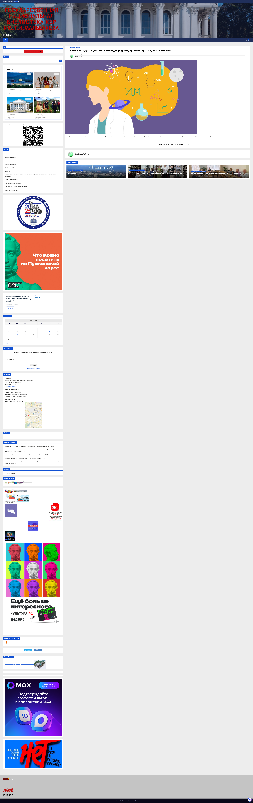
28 (41, 337)
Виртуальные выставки (11, 160)
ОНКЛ (74, 170)
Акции (6, 153)
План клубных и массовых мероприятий (16, 186)
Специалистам (57, 40)
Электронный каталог (11, 164)
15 (49, 331)
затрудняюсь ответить (13, 363)
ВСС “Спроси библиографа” (12, 167)
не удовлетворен (11, 359)
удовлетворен (11, 356)
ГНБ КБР (7, 35)
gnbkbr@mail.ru (12, 386)
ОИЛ (196, 171)
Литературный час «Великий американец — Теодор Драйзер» (22, 454)
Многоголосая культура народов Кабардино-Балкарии (19, 664)
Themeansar (137, 800)
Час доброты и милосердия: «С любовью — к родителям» (20, 458)
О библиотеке (13, 40)
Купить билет (45, 40)
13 (33, 331)
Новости (78, 47)
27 (33, 337)
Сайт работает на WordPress (119, 800)
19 (25, 334)
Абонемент (72, 47)
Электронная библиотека (11, 179)
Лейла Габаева (80, 54)
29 (49, 337)
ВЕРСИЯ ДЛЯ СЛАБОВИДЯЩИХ (34, 51)
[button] (246, 40)
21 (41, 334)
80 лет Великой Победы (11, 190)
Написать (10, 308)
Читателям (24, 40)
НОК (66, 40)
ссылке (39, 124)
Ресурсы (34, 40)
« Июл (6, 343)
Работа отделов (79, 170)
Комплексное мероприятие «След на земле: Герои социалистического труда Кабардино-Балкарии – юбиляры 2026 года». (155, 173)
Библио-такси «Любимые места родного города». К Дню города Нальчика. (25, 446)
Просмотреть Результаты (33, 368)
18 (17, 334)
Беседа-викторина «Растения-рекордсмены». (172, 144)
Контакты (7, 171)
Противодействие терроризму (81, 40)
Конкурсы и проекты (10, 157)
